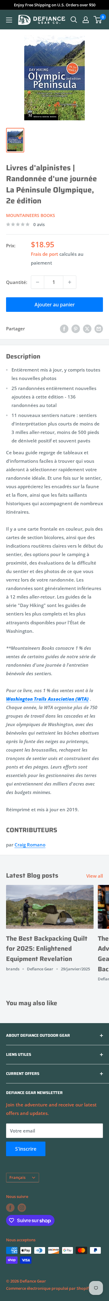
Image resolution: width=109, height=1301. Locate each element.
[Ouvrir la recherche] (74, 19)
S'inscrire (25, 1149)
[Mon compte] (86, 19)
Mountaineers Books (30, 215)
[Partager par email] (98, 328)
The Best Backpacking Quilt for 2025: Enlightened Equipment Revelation (47, 948)
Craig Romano (30, 845)
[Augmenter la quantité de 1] (69, 282)
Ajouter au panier (55, 304)
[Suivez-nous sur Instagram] (22, 1207)
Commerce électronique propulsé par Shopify (48, 1288)
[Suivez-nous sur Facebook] (10, 1207)
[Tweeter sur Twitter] (87, 328)
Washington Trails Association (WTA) (47, 699)
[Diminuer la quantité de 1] (37, 282)
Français (17, 1177)
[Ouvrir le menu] (9, 20)
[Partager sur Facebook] (64, 328)
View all (94, 876)
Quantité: (16, 282)
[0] (98, 19)
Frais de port (44, 254)
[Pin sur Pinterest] (75, 328)
